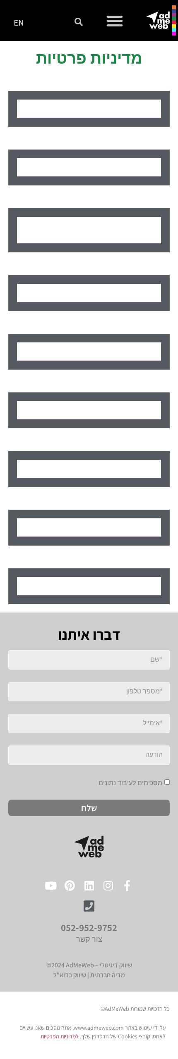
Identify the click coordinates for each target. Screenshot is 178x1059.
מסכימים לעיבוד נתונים (130, 782)
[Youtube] (50, 885)
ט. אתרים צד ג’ (121, 527)
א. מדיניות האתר (118, 109)
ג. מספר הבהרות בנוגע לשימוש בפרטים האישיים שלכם (94, 230)
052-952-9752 (89, 927)
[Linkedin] (88, 885)
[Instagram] (108, 885)
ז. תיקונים (131, 469)
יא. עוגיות (131, 586)
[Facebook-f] (127, 885)
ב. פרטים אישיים (118, 167)
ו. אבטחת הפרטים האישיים (98, 410)
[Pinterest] (69, 885)
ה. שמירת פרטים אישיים (104, 351)
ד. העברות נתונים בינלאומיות (95, 293)
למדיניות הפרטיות (60, 1036)
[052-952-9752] (89, 906)
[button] (115, 20)
